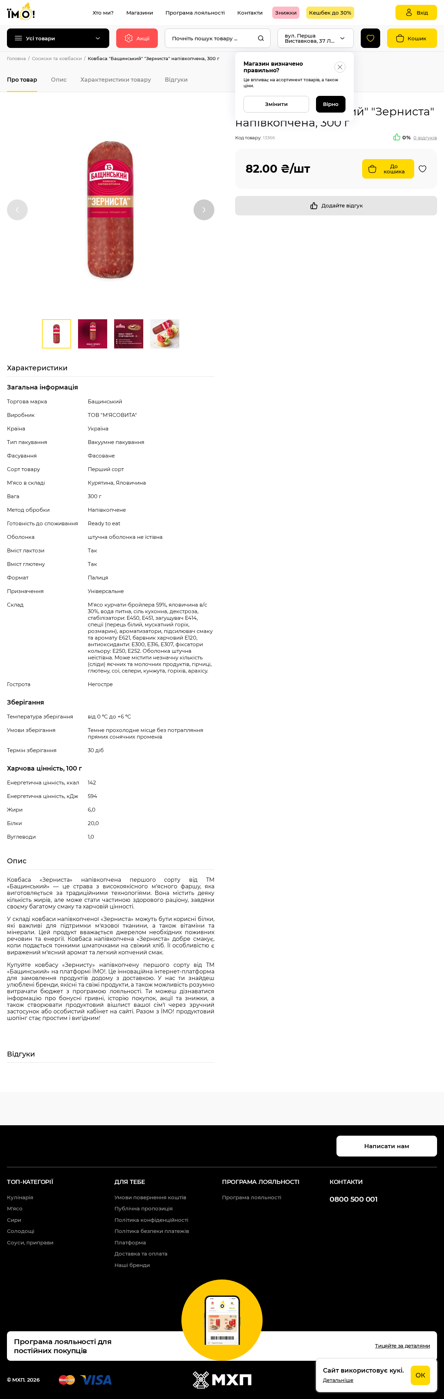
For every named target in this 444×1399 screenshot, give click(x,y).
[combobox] (218, 38)
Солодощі (20, 1231)
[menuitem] (103, 13)
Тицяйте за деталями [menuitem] (402, 1345)
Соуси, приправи (30, 1242)
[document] (376, 1375)
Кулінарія (20, 1197)
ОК (420, 1375)
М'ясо (15, 1208)
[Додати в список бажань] (422, 169)
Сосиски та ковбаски (57, 58)
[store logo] (28, 12)
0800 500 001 (353, 1199)
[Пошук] (261, 38)
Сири (14, 1220)
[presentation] (17, 209)
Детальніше (338, 1380)
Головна (16, 58)
